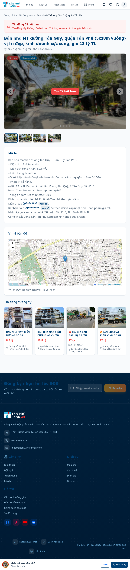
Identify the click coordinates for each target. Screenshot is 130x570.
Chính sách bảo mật (15, 507)
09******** (35, 203)
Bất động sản (26, 15)
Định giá (71, 475)
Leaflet (99, 284)
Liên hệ (8, 481)
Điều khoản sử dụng (15, 502)
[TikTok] (16, 522)
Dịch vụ (43, 4)
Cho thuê (72, 470)
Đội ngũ (8, 470)
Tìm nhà (28, 4)
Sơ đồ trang (10, 513)
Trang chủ (9, 15)
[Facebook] (7, 522)
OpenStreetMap (114, 284)
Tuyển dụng (10, 475)
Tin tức (74, 4)
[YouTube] (25, 522)
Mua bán (72, 464)
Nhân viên (59, 4)
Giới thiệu (9, 464)
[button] (65, 259)
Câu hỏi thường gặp (15, 497)
